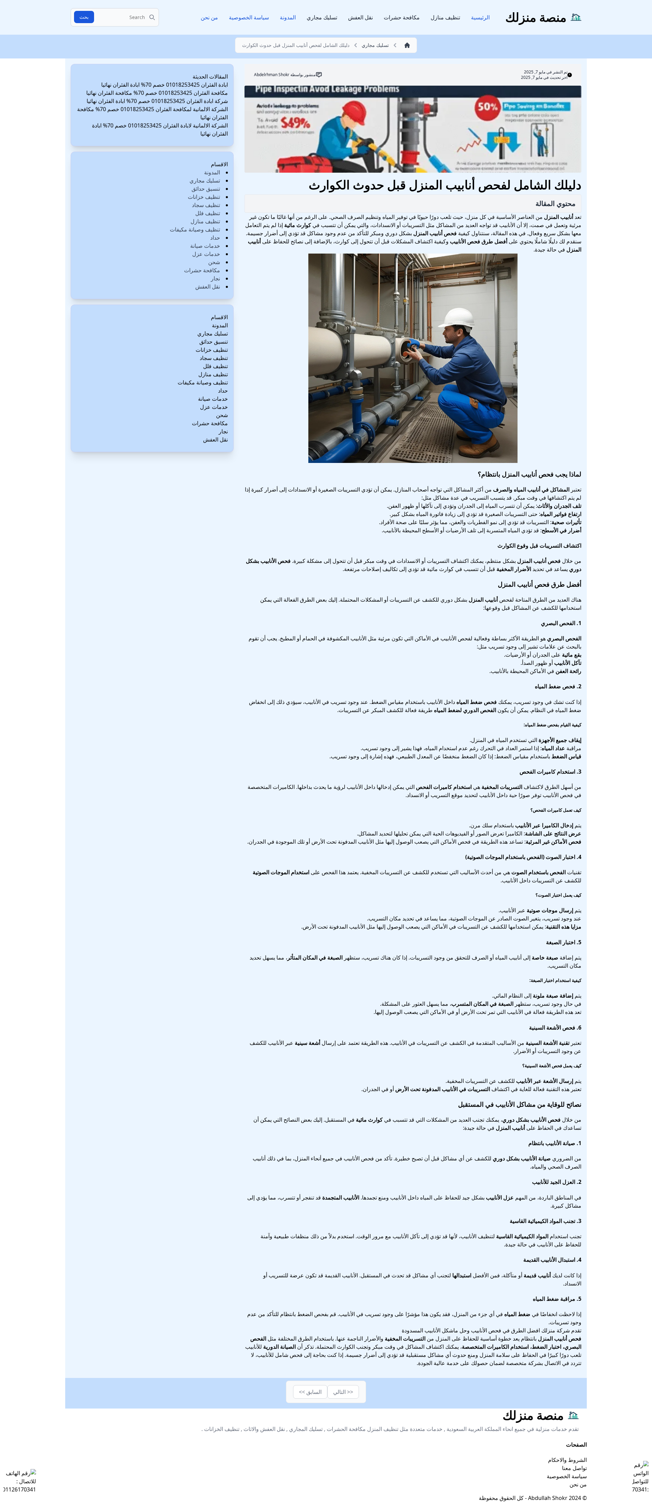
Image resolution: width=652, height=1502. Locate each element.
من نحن (209, 17)
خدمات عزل (206, 254)
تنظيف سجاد (206, 205)
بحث (84, 17)
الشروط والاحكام (567, 1460)
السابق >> (310, 1392)
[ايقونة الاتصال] (19, 1481)
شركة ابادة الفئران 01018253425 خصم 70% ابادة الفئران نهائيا (157, 101)
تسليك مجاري (322, 17)
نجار (215, 278)
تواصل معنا (574, 1468)
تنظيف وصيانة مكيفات (195, 229)
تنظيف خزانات (204, 197)
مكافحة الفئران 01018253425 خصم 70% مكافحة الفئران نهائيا (157, 93)
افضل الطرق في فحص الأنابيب (505, 1330)
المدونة (288, 17)
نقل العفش (360, 17)
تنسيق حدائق (206, 188)
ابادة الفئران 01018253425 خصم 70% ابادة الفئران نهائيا (164, 84)
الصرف (480, 957)
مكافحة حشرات (402, 17)
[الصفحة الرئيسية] (405, 45)
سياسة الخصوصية (249, 17)
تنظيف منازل (445, 17)
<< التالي (343, 1392)
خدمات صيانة (205, 245)
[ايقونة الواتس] (640, 1477)
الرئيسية (480, 17)
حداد (215, 237)
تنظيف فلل (207, 213)
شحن (214, 262)
